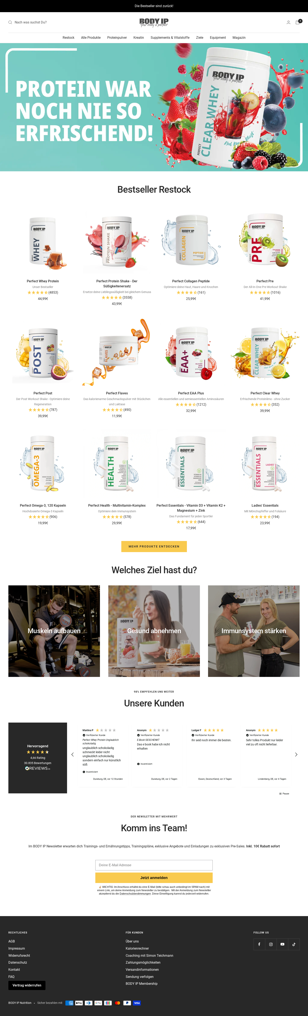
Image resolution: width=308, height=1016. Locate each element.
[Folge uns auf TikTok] (294, 944)
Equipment (218, 38)
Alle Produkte (91, 38)
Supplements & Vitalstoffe (170, 38)
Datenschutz (17, 962)
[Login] (288, 22)
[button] (43, 293)
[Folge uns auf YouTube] (282, 944)
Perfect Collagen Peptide (191, 281)
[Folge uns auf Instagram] (271, 944)
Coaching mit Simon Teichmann (149, 956)
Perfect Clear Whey (265, 393)
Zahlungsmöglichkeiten (143, 962)
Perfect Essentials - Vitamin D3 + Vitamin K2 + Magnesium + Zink (191, 508)
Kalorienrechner (137, 948)
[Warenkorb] (297, 22)
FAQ (11, 977)
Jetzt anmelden (154, 878)
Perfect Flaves (117, 393)
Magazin (239, 38)
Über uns (132, 941)
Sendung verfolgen (140, 977)
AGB (11, 941)
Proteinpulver (117, 38)
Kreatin (138, 38)
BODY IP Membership (142, 984)
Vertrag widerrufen (27, 985)
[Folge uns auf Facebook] (259, 944)
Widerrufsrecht (19, 956)
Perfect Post (43, 393)
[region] (184, 754)
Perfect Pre (265, 281)
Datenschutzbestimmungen (135, 893)
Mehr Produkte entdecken (154, 546)
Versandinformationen (142, 970)
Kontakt (14, 970)
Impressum (16, 948)
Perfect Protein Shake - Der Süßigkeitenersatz (116, 283)
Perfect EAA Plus (191, 393)
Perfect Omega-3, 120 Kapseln (43, 505)
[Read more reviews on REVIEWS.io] (37, 769)
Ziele (199, 38)
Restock (68, 38)
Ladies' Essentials (265, 505)
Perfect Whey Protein (43, 281)
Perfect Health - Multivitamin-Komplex (117, 505)
